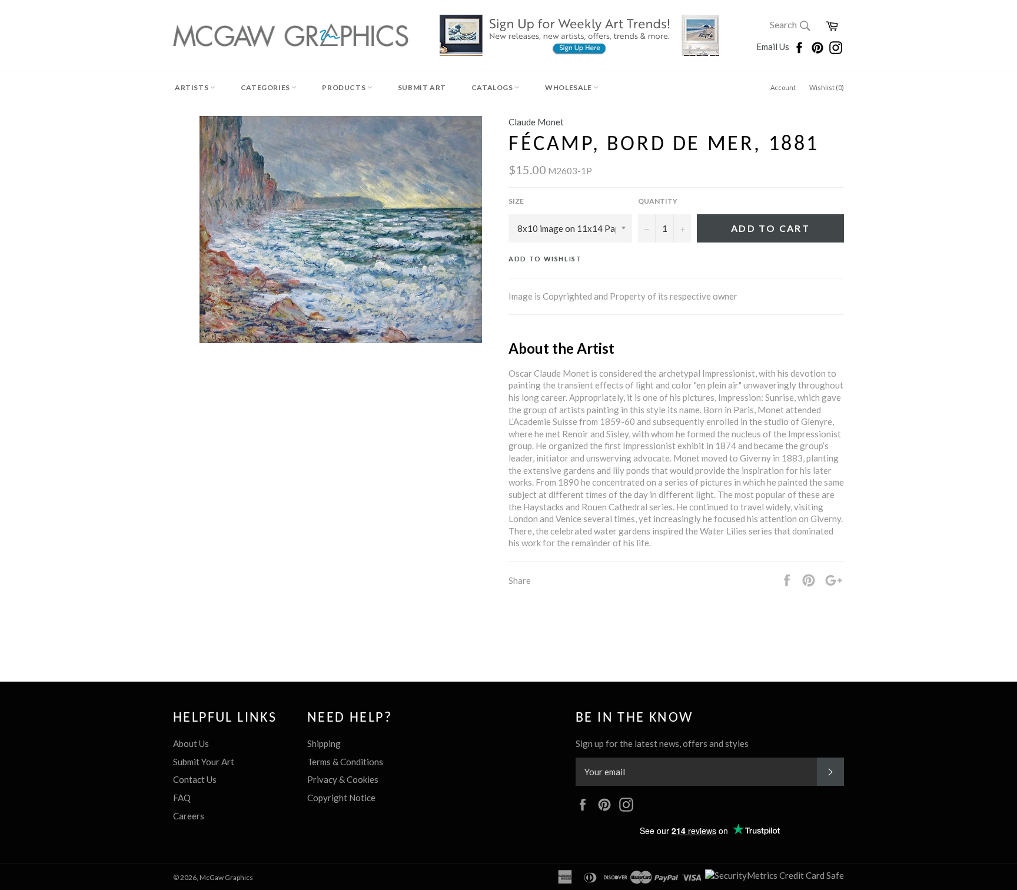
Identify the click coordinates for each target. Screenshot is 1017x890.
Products (344, 87)
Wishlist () (826, 87)
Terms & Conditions (345, 761)
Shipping (324, 743)
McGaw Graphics (226, 877)
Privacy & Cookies (342, 779)
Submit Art (422, 87)
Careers (188, 816)
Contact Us (195, 779)
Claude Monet (536, 122)
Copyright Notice (341, 797)
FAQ (182, 797)
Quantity (657, 201)
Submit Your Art (203, 761)
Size (516, 201)
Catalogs (492, 87)
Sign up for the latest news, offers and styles (662, 743)
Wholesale (569, 87)
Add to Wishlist (545, 259)
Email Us (773, 46)
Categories (266, 87)
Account (783, 87)
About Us (191, 743)
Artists (192, 87)
